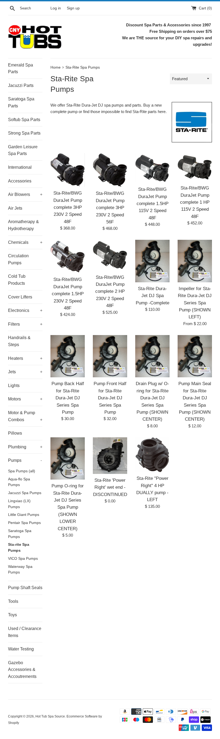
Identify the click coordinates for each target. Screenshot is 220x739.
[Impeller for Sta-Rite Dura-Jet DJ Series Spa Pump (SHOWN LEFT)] (195, 261)
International (20, 167)
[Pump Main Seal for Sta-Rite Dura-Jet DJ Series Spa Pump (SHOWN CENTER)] (195, 356)
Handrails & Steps (19, 341)
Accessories (19, 181)
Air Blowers (25, 194)
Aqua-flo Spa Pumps (19, 482)
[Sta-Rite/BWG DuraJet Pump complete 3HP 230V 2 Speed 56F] (110, 170)
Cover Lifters (20, 297)
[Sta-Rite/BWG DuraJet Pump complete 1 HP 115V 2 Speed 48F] (195, 167)
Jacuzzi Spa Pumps (24, 493)
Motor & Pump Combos (25, 416)
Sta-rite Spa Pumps (18, 548)
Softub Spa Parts (24, 119)
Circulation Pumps (18, 259)
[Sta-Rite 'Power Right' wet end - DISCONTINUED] (110, 455)
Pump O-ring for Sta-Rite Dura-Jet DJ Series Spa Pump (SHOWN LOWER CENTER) (68, 507)
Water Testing (21, 649)
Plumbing (25, 447)
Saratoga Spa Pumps (19, 534)
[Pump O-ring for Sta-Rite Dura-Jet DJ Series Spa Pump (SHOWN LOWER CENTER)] (67, 458)
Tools (13, 601)
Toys (12, 615)
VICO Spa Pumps (23, 559)
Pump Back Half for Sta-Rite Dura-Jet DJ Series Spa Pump (68, 397)
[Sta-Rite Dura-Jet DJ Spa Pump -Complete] (152, 261)
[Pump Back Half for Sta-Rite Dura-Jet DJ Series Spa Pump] (67, 356)
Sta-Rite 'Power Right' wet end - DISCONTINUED (110, 487)
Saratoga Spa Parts (21, 102)
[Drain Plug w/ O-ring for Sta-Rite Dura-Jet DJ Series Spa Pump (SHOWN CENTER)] (152, 356)
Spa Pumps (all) (21, 471)
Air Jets (15, 208)
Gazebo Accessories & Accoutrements (22, 669)
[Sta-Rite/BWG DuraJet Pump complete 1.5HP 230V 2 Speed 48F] (67, 256)
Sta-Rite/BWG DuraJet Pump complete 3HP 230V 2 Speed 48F (67, 207)
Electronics (25, 310)
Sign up (73, 8)
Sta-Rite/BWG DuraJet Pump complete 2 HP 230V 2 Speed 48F (110, 291)
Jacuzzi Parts (21, 85)
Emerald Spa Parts (20, 68)
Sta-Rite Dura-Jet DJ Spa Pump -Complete (152, 295)
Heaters (25, 358)
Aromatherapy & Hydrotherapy (23, 225)
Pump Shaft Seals (25, 587)
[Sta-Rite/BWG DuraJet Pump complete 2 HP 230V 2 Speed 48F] (110, 255)
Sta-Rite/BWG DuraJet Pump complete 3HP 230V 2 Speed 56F (110, 207)
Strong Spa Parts (24, 133)
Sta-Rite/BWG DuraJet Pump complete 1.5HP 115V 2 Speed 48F (152, 203)
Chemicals (25, 242)
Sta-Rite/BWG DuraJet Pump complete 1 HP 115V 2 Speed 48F (195, 202)
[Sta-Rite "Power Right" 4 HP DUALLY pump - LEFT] (152, 454)
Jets (25, 372)
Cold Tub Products (16, 280)
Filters (25, 324)
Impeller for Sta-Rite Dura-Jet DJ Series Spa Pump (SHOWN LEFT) (195, 302)
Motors (25, 399)
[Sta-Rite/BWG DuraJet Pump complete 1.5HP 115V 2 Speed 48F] (152, 168)
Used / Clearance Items (24, 632)
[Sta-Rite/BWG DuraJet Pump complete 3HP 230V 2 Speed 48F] (67, 170)
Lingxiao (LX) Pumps (19, 504)
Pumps (25, 460)
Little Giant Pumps (23, 515)
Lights (14, 385)
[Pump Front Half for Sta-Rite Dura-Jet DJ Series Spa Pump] (110, 356)
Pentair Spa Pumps (24, 523)
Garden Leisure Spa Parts (23, 150)
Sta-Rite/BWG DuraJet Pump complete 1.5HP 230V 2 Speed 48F (68, 293)
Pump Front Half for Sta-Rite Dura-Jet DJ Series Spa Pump (110, 397)
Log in (55, 8)
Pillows (15, 433)
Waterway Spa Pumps (20, 570)
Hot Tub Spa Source (50, 716)
